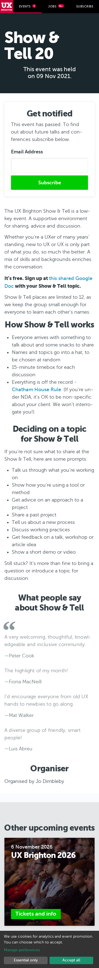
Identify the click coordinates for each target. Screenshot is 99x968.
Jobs (55, 6)
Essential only (26, 960)
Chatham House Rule (36, 389)
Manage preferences (22, 950)
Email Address (27, 151)
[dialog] (49, 949)
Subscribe (85, 6)
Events (27, 6)
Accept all (71, 960)
